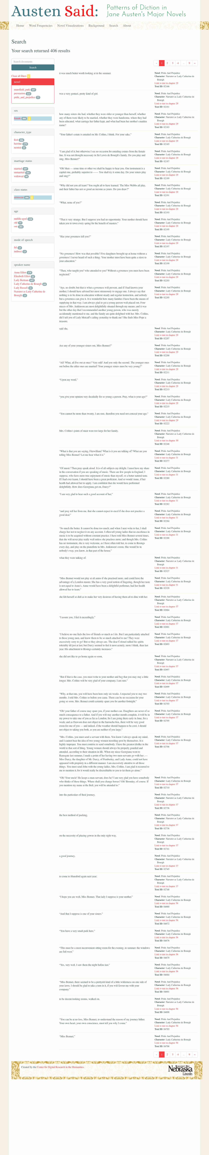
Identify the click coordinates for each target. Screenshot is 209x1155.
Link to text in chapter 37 (166, 606)
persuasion (19, 93)
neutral (17, 147)
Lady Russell (21, 287)
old (15, 222)
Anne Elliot (20, 272)
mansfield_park (22, 89)
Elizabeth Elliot (22, 276)
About (127, 25)
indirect (18, 251)
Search (113, 25)
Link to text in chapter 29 (166, 83)
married (18, 168)
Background (96, 25)
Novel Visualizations (70, 25)
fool (16, 139)
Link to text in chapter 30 (166, 440)
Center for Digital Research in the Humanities (60, 1067)
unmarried (19, 172)
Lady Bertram (21, 280)
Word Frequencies (40, 25)
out (15, 226)
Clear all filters (20, 76)
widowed (19, 176)
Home (20, 25)
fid (15, 247)
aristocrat (18, 197)
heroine (18, 143)
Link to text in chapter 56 (166, 903)
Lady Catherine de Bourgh (28, 283)
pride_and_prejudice (24, 97)
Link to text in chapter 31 (166, 457)
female (17, 118)
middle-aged (20, 218)
